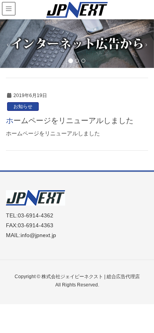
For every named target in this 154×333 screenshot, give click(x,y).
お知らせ (22, 106)
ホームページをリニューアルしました (69, 120)
